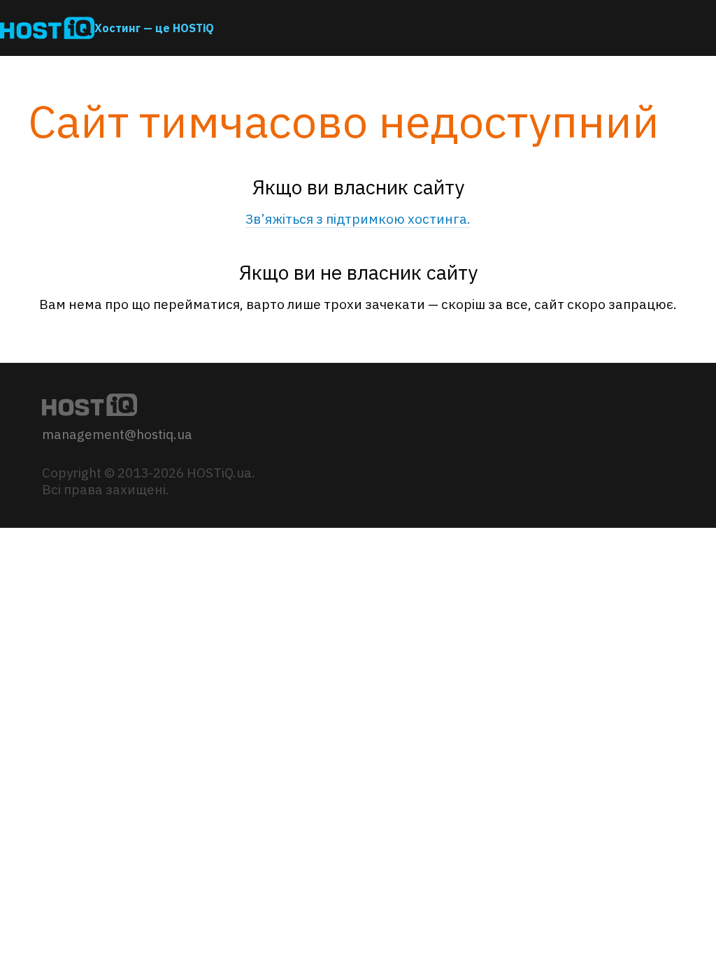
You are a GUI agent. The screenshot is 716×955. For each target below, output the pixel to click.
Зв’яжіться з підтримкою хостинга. (358, 218)
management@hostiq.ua (117, 434)
